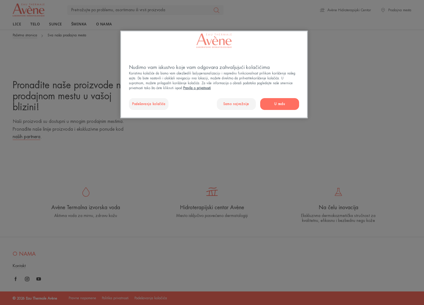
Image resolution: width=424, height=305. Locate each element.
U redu (279, 104)
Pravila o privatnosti (197, 88)
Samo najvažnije (236, 104)
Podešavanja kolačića (148, 104)
